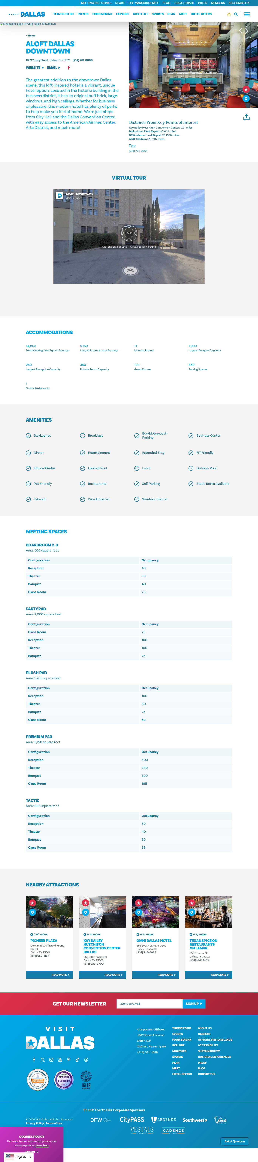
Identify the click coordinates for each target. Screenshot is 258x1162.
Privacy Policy (35, 1123)
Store (119, 3)
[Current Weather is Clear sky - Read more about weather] (229, 14)
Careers (204, 1034)
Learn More (42, 1145)
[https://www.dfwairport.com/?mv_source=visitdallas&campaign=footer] (101, 1120)
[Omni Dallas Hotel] (155, 912)
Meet (183, 14)
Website (33, 68)
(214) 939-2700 (93, 964)
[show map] (246, 98)
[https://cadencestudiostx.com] (173, 1130)
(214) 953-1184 (39, 956)
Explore (122, 14)
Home (32, 35)
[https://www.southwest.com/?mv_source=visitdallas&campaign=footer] (195, 1120)
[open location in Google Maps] (64, 23)
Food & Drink (102, 14)
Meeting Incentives (96, 3)
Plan (171, 14)
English (20, 1157)
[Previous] (241, 31)
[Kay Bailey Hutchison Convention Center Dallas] (102, 912)
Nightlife (140, 14)
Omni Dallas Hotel (154, 940)
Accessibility (239, 3)
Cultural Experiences (214, 1057)
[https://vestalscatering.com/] (142, 1130)
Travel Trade (184, 3)
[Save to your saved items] (246, 89)
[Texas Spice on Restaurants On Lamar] (208, 912)
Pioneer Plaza (43, 940)
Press (202, 3)
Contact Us (206, 1074)
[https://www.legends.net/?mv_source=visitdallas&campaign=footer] (163, 1120)
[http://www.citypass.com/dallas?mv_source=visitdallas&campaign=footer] (132, 1120)
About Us (204, 1028)
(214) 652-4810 (199, 960)
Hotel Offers (201, 14)
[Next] (247, 31)
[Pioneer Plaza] (49, 912)
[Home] (26, 14)
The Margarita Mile (143, 3)
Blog (166, 3)
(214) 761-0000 (83, 60)
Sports (158, 14)
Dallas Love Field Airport (144, 131)
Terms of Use (54, 1123)
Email (52, 68)
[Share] (246, 116)
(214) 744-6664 (146, 952)
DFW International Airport (145, 135)
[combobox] (19, 1157)
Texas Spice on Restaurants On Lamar (203, 944)
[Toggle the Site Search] (237, 14)
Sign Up (192, 1004)
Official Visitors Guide (215, 1040)
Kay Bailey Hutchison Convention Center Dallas (102, 946)
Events (83, 14)
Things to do (63, 14)
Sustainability (209, 1051)
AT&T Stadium (138, 139)
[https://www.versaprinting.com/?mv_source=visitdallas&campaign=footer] (220, 1120)
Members (218, 3)
